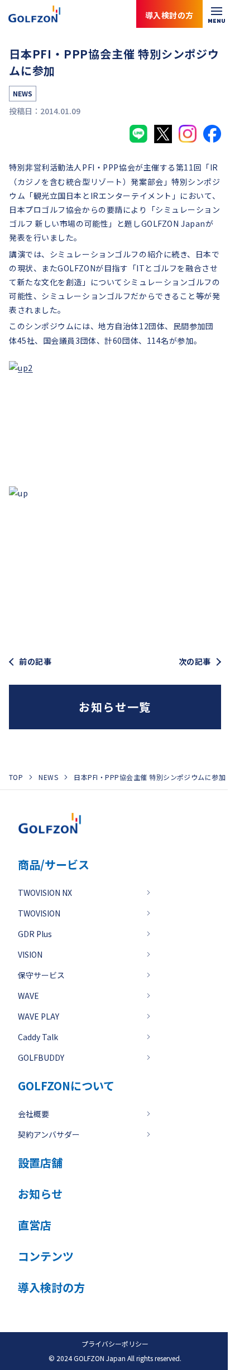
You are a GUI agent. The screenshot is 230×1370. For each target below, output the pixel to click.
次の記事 (195, 661)
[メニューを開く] (216, 14)
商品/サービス (53, 864)
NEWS (48, 777)
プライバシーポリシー (115, 1343)
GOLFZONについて (66, 1086)
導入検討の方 (179, 1325)
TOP (16, 777)
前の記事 (35, 661)
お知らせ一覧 (115, 707)
